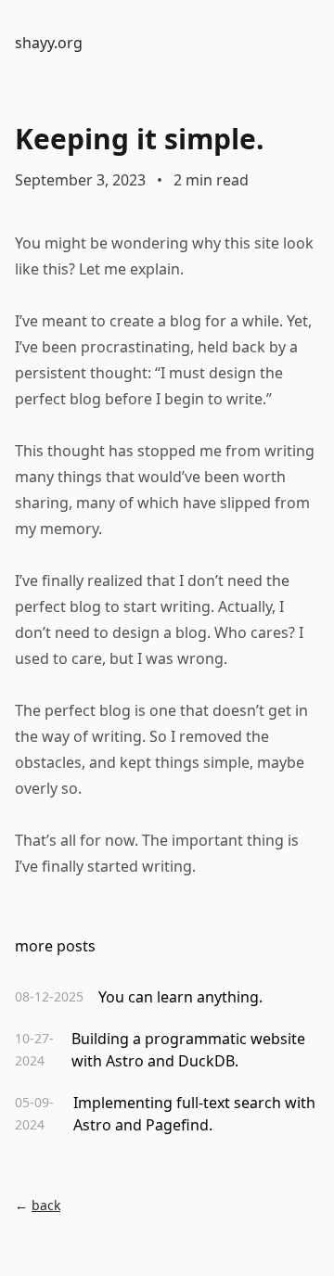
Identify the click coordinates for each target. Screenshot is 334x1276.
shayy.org (49, 42)
